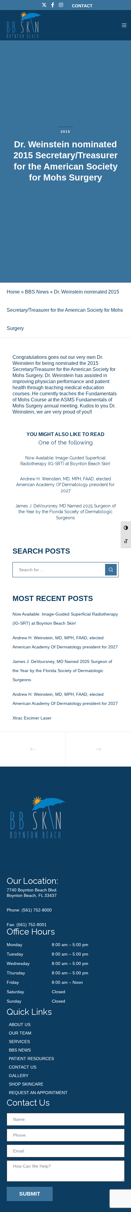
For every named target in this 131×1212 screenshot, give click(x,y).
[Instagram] (61, 4)
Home (13, 291)
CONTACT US (22, 1067)
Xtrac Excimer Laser (31, 718)
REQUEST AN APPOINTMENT (38, 1092)
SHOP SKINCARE (26, 1084)
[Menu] (122, 25)
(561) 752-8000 (37, 910)
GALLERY (18, 1075)
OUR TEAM (20, 1033)
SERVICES (19, 1041)
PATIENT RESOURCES (31, 1058)
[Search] (111, 569)
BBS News (37, 291)
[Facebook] (52, 4)
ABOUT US (19, 1024)
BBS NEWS (20, 1050)
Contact (82, 5)
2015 (65, 131)
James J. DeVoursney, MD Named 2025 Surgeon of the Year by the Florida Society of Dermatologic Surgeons (62, 670)
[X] (44, 4)
